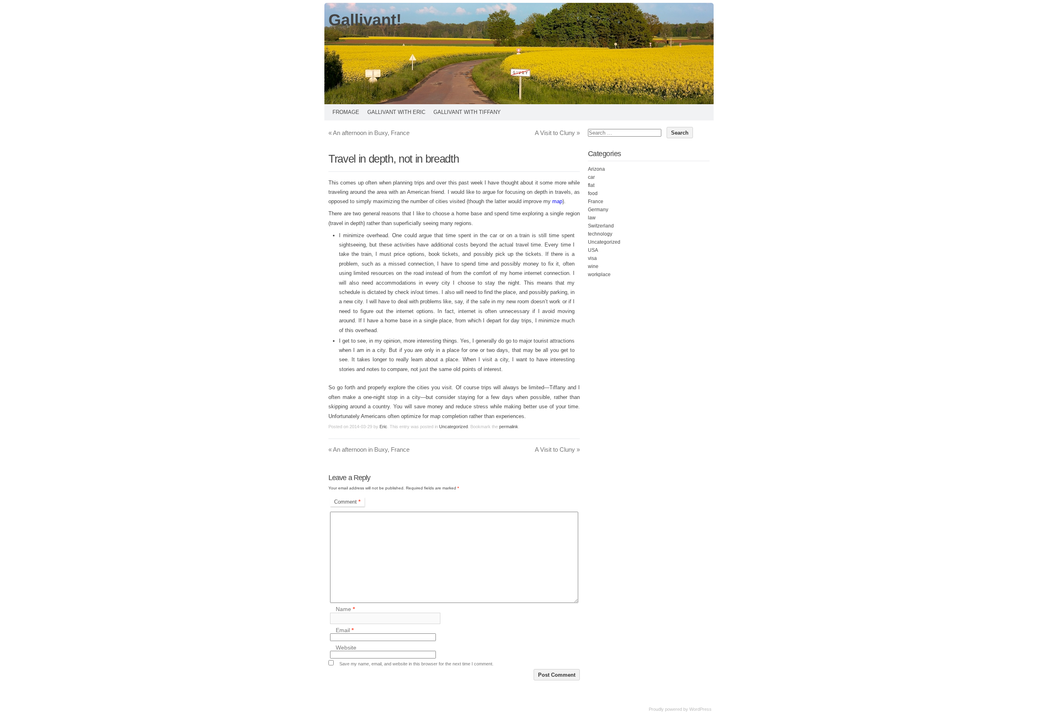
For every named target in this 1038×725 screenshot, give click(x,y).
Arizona (596, 169)
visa (592, 258)
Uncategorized (453, 426)
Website (346, 647)
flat (591, 185)
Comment (347, 502)
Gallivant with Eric (396, 112)
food (593, 193)
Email (345, 630)
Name (345, 609)
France (595, 201)
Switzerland (601, 226)
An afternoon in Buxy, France (369, 132)
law (592, 218)
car (591, 177)
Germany (598, 209)
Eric (383, 426)
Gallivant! (364, 20)
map (557, 201)
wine (593, 266)
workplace (599, 274)
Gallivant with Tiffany (467, 112)
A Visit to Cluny (557, 132)
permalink (508, 426)
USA (593, 250)
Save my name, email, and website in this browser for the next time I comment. (416, 663)
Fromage (345, 112)
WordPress (700, 709)
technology (600, 234)
